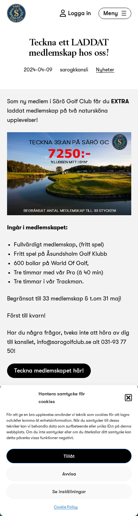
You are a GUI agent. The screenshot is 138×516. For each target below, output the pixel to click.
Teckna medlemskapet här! (49, 370)
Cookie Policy (66, 507)
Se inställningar (69, 491)
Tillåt (69, 456)
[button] (128, 397)
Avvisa (69, 474)
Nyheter (105, 70)
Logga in (79, 13)
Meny (110, 13)
